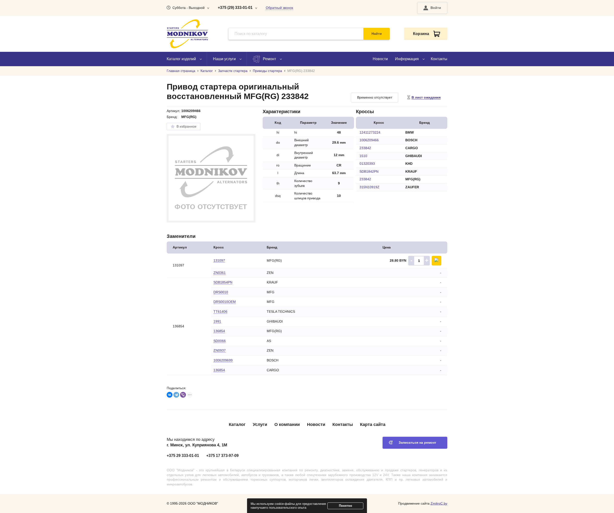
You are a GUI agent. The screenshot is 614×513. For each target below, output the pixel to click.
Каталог (237, 424)
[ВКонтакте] (169, 395)
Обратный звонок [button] (279, 8)
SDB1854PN (222, 282)
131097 (219, 260)
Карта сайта (372, 424)
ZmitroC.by (439, 503)
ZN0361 (219, 273)
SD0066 (219, 341)
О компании (287, 424)
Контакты (439, 59)
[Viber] (183, 395)
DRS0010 (220, 292)
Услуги (260, 424)
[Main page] (187, 33)
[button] (432, 8)
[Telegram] (176, 395)
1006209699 (223, 360)
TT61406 (220, 311)
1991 (217, 321)
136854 (219, 331)
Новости (380, 59)
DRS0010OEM (224, 302)
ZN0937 (219, 350)
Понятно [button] (345, 505)
